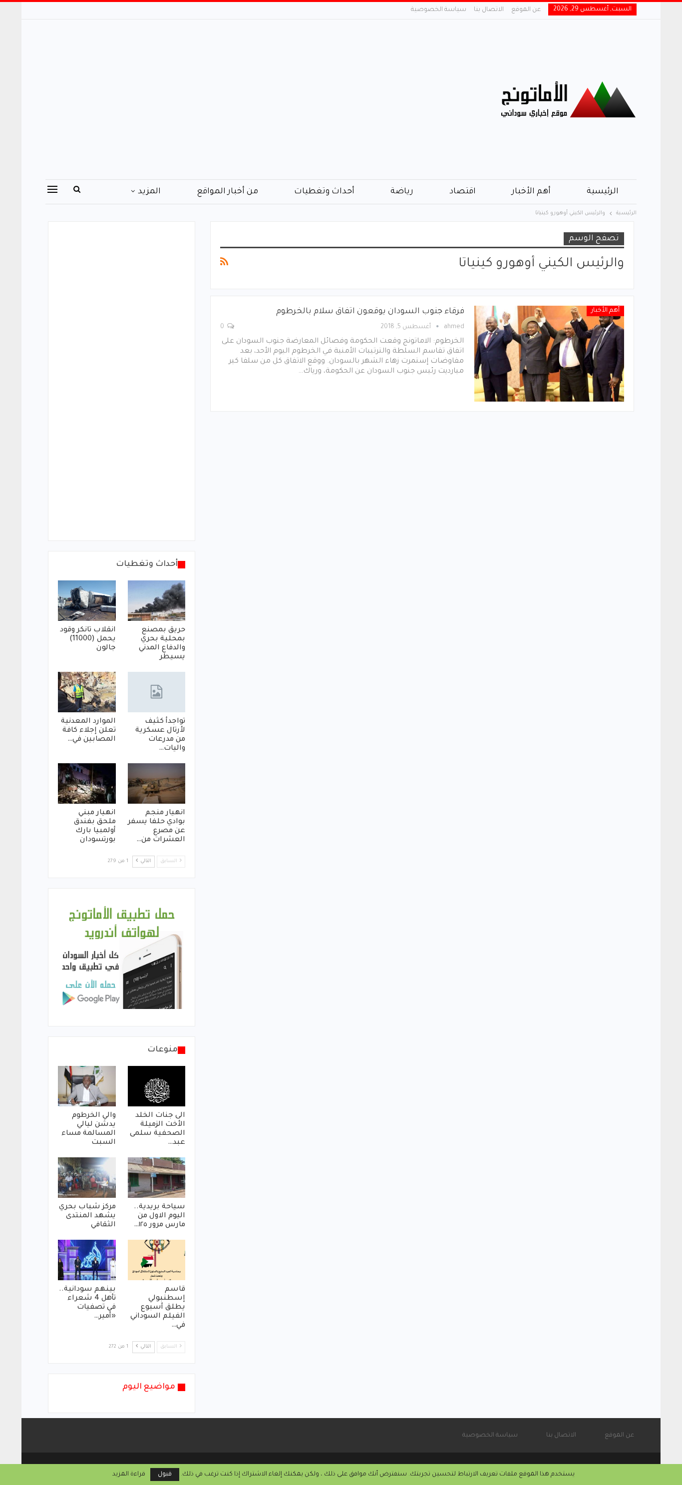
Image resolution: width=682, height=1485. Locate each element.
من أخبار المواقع (227, 191)
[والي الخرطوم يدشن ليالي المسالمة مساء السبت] (87, 1086)
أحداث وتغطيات (324, 191)
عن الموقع (526, 9)
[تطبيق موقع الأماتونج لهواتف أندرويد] (121, 958)
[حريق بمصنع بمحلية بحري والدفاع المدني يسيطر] (157, 600)
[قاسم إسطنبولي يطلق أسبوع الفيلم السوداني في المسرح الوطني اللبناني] (157, 1260)
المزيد (149, 191)
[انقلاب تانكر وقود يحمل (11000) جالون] (87, 600)
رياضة (401, 191)
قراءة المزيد (128, 1474)
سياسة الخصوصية (438, 9)
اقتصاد (462, 191)
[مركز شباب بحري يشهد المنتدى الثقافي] (87, 1177)
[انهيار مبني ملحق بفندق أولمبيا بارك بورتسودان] (87, 783)
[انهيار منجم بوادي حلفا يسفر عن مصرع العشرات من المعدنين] (157, 783)
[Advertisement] (241, 99)
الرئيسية (603, 191)
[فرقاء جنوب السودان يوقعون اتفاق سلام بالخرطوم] (549, 354)
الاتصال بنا (489, 9)
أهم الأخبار (531, 191)
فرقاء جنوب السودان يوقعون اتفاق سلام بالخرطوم (370, 311)
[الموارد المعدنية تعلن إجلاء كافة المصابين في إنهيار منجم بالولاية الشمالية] (87, 692)
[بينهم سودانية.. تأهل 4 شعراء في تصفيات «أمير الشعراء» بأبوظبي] (87, 1260)
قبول (165, 1474)
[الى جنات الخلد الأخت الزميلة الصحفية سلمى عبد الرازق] (157, 1086)
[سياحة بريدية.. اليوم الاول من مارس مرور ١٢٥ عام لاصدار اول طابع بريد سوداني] (157, 1177)
